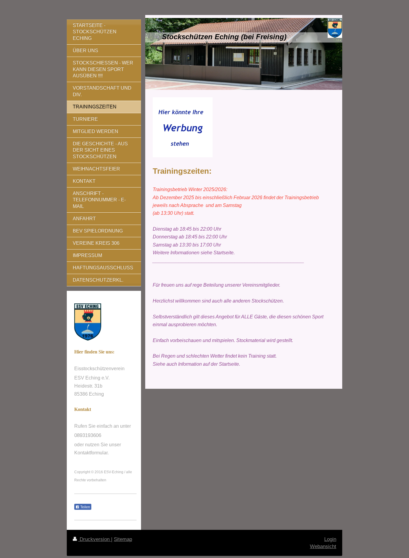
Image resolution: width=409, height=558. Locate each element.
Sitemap (123, 539)
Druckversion (94, 539)
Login (330, 539)
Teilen (84, 507)
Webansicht (323, 546)
